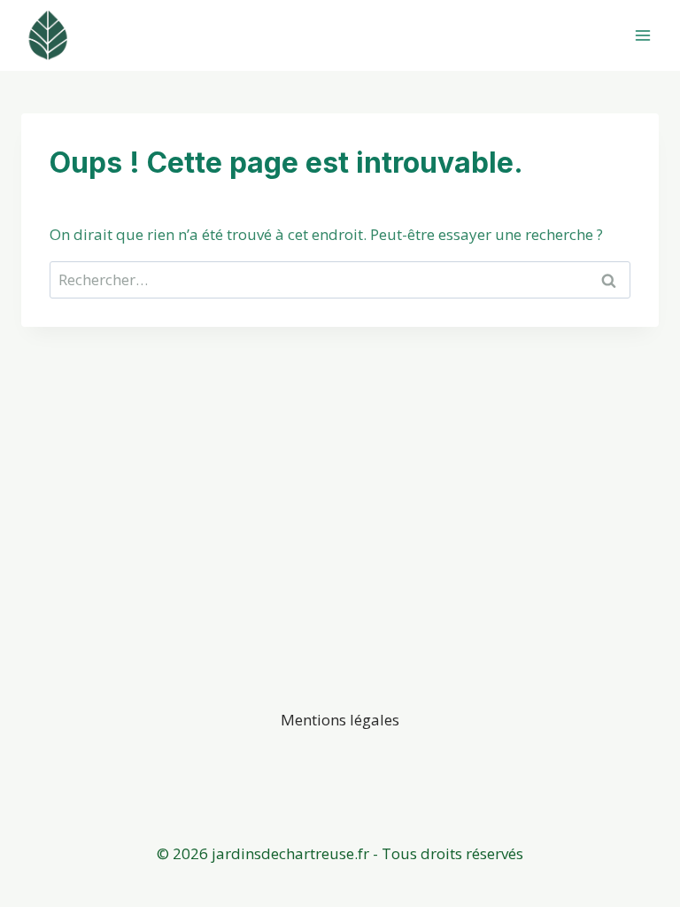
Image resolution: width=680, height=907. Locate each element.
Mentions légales (340, 719)
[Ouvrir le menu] (642, 35)
